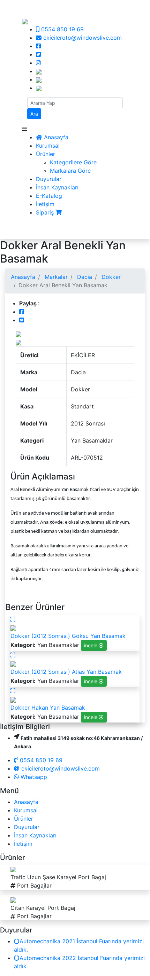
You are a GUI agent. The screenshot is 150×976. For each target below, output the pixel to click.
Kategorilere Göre (73, 162)
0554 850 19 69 (61, 29)
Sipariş (45, 212)
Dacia (83, 276)
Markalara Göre (70, 170)
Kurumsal (48, 145)
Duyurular (48, 178)
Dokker (110, 276)
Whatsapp (33, 776)
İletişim (45, 204)
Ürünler (45, 153)
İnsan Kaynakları (57, 187)
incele (91, 645)
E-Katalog (49, 195)
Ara (34, 114)
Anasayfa (55, 137)
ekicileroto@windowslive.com (82, 37)
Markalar (55, 276)
